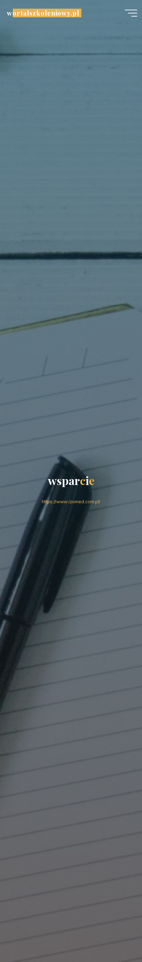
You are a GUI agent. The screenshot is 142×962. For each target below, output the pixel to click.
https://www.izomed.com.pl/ (71, 501)
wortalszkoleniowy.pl (43, 13)
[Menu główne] (131, 13)
